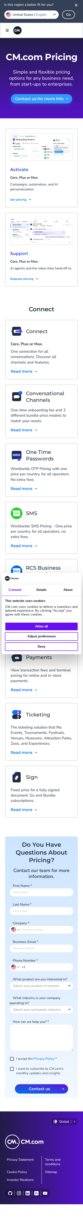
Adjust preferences (41, 636)
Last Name (22, 904)
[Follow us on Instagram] (18, 1193)
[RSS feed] (36, 1193)
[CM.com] (17, 30)
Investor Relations (20, 1179)
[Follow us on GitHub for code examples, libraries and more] (10, 1193)
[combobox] (41, 986)
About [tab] (68, 590)
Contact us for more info (39, 98)
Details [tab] (41, 590)
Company (21, 923)
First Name (22, 885)
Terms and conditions (52, 1161)
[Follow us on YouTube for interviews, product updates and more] (45, 1193)
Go (68, 15)
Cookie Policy (17, 1172)
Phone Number (25, 960)
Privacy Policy (44, 1058)
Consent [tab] (15, 590)
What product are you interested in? (40, 979)
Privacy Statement (20, 1159)
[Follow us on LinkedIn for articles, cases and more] (27, 1193)
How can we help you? (31, 1021)
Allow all (41, 626)
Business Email (25, 942)
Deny (41, 646)
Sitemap (51, 1172)
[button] (16, 967)
